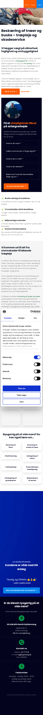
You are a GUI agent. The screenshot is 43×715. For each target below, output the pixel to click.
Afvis (21, 402)
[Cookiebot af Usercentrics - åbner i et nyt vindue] (30, 311)
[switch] (37, 364)
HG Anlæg (28, 63)
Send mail (25, 91)
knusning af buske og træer (29, 296)
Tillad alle (21, 388)
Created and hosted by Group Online (21, 695)
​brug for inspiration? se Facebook (20, 590)
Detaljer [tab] (21, 318)
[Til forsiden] (15, 3)
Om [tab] (35, 318)
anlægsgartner (21, 61)
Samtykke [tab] (8, 318)
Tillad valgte (21, 395)
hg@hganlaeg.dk (24, 655)
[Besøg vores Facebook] (21, 687)
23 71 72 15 (25, 652)
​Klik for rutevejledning (21, 633)
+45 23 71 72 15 (9, 92)
